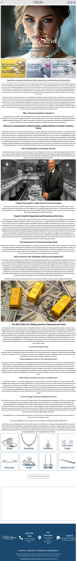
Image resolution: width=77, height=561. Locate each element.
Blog (17, 554)
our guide (60, 420)
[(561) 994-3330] (21, 537)
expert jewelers (64, 143)
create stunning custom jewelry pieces (28, 402)
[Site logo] (38, 2)
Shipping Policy (49, 554)
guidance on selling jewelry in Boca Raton (27, 337)
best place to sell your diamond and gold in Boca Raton (49, 328)
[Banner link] (9, 442)
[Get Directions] (40, 537)
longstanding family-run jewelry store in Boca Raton (36, 100)
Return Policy (41, 554)
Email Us (69, 536)
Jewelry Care (33, 554)
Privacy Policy (21, 556)
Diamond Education (24, 554)
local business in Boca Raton (50, 139)
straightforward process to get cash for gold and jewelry (28, 341)
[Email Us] (58, 537)
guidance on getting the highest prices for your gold (35, 269)
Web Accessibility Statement (39, 556)
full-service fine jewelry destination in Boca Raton (35, 133)
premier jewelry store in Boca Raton (55, 221)
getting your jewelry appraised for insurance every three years (36, 233)
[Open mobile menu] (1, 2)
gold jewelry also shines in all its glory (42, 212)
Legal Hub (28, 556)
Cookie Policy (57, 554)
